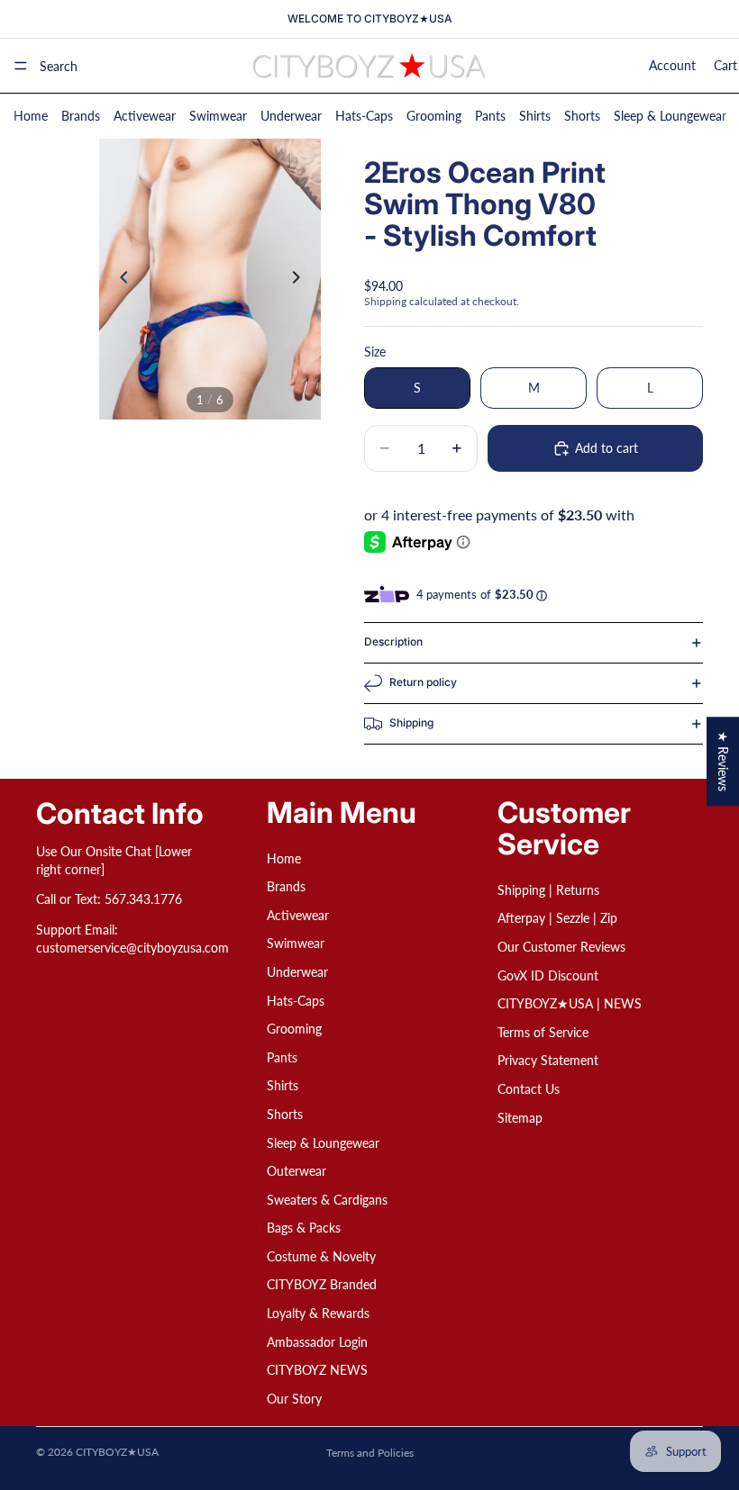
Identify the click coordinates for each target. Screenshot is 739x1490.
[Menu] (20, 65)
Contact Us (528, 1089)
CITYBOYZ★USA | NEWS (569, 1003)
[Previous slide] (119, 279)
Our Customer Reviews (561, 946)
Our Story (294, 1397)
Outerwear (296, 1170)
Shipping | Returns (548, 889)
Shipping (411, 722)
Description (393, 641)
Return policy (423, 682)
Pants (490, 115)
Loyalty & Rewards (318, 1313)
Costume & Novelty (321, 1256)
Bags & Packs (304, 1227)
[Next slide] (301, 279)
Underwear (291, 115)
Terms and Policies (370, 1452)
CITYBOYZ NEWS (317, 1369)
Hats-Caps (364, 115)
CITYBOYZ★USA (117, 1451)
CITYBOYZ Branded (322, 1284)
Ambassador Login (317, 1341)
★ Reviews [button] (723, 761)
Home (31, 115)
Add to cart (606, 448)
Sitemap (520, 1116)
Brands (80, 115)
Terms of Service (542, 1031)
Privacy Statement (547, 1060)
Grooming (433, 115)
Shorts (582, 115)
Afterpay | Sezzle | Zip (557, 918)
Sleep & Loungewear (670, 115)
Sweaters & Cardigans (327, 1198)
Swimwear (218, 115)
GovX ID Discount (547, 974)
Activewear (145, 115)
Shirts (535, 115)
